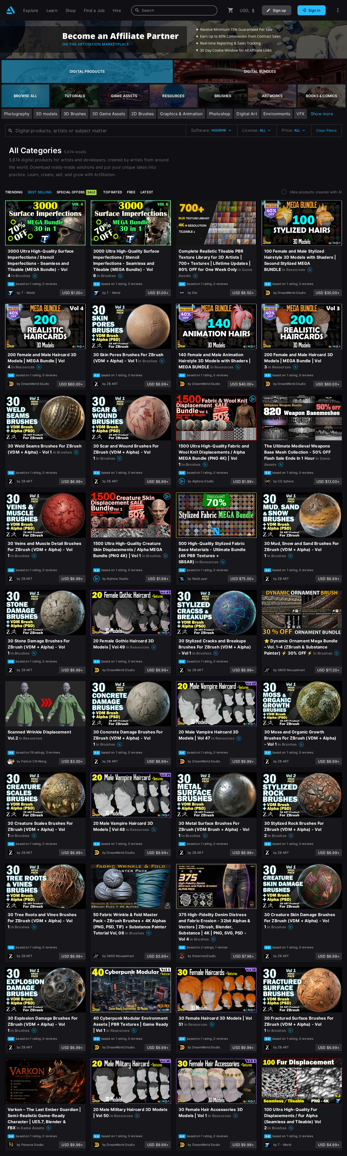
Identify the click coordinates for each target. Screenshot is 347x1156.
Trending (14, 192)
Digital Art (246, 113)
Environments (276, 113)
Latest (146, 192)
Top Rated (112, 192)
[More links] (338, 10)
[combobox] (174, 10)
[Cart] (231, 10)
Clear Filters (326, 130)
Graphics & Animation (181, 113)
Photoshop (219, 113)
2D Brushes (142, 113)
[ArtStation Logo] (10, 10)
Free (131, 192)
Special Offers (76, 192)
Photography (16, 113)
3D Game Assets (108, 113)
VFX (300, 113)
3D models (46, 113)
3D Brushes (75, 113)
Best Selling (40, 192)
